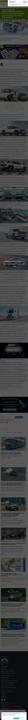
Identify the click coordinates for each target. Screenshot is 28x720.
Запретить (23, 718)
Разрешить (16, 718)
